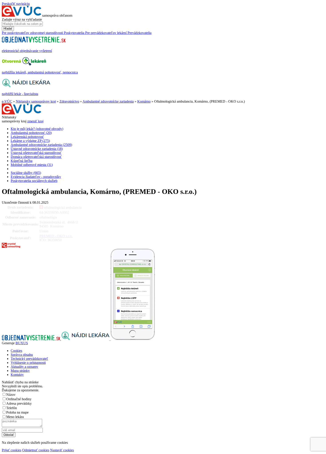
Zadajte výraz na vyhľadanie (22, 19)
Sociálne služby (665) (26, 173)
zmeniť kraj (35, 121)
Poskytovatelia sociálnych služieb (34, 181)
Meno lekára (15, 417)
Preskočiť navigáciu (16, 4)
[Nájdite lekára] (85, 339)
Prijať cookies (11, 450)
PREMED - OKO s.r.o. (56, 236)
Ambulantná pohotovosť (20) (31, 133)
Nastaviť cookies (62, 450)
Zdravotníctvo (69, 101)
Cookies (16, 350)
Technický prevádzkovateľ (29, 358)
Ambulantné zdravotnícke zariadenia (108, 101)
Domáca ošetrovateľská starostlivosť (36, 157)
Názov (11, 394)
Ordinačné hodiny (18, 399)
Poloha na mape (17, 412)
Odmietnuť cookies (35, 450)
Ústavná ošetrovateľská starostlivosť (36, 153)
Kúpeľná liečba (21, 161)
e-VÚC (7, 101)
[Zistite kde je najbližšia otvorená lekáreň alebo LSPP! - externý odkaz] (132, 339)
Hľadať (8, 28)
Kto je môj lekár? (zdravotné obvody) (37, 129)
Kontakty (17, 374)
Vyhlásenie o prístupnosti (28, 362)
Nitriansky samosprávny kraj (36, 101)
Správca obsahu (22, 354)
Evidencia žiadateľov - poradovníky (36, 177)
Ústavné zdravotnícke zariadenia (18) (37, 149)
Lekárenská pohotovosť (27, 137)
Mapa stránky (20, 370)
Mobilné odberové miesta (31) (32, 165)
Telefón (11, 408)
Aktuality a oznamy (24, 366)
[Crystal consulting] (11, 247)
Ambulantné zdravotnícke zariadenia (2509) (41, 145)
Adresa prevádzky (19, 403)
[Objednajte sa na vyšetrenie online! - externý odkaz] (31, 339)
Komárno (144, 101)
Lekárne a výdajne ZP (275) (30, 141)
